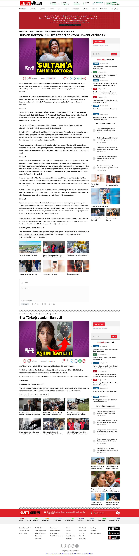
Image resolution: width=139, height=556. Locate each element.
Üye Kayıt (93, 530)
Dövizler (68, 530)
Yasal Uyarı (90, 553)
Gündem (42, 9)
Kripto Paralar (114, 519)
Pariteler (90, 519)
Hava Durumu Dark (25, 528)
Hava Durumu (57, 519)
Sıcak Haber (82, 538)
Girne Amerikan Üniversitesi (28, 237)
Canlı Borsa (53, 528)
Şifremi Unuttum (95, 533)
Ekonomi (51, 9)
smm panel (38, 538)
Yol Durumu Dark (24, 530)
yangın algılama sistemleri (70, 551)
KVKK (74, 553)
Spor (59, 9)
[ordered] (42, 304)
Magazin (32, 31)
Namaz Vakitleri (32, 519)
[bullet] (45, 304)
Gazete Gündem (23, 31)
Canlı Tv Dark (39, 528)
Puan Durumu (69, 519)
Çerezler (70, 553)
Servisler (33, 9)
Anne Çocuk (39, 31)
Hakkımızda (49, 553)
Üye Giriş (93, 528)
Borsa (21, 519)
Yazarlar (94, 9)
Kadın (66, 9)
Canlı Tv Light (23, 533)
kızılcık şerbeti (33, 395)
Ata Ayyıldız (24, 395)
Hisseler (81, 519)
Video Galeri (82, 530)
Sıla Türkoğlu (43, 395)
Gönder (25, 304)
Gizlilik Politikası (62, 553)
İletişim (55, 553)
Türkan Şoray (41, 237)
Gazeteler (103, 9)
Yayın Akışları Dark (40, 530)
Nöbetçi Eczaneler (40, 533)
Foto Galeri (75, 9)
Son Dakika (23, 9)
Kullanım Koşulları (81, 553)
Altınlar (68, 528)
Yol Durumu (102, 519)
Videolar (85, 9)
